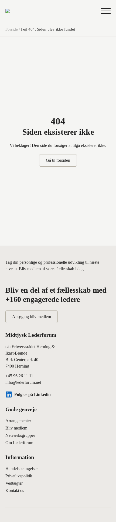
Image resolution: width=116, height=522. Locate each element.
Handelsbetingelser (21, 468)
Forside (11, 29)
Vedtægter (14, 483)
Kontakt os (14, 490)
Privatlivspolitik (18, 476)
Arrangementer (18, 420)
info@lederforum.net (23, 382)
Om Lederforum (19, 442)
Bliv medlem (16, 428)
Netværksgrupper (20, 435)
